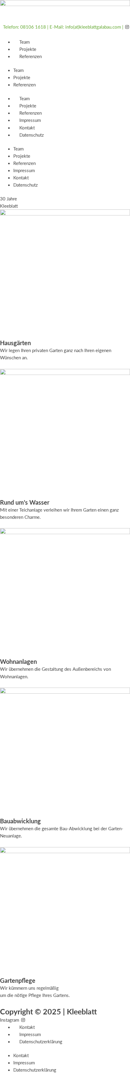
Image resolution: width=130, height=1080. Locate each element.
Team (24, 42)
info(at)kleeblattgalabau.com (93, 27)
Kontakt (27, 128)
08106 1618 (33, 27)
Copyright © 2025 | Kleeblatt (48, 1011)
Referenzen (30, 56)
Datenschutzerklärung (40, 1041)
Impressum (30, 120)
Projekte (27, 49)
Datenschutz (31, 135)
